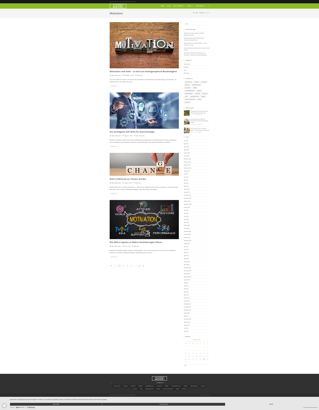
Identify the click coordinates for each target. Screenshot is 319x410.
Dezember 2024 (187, 195)
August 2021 (187, 313)
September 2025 (187, 168)
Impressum (201, 394)
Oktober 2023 (187, 237)
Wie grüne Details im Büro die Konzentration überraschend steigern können (199, 120)
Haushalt (188, 87)
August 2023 (187, 243)
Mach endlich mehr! (116, 75)
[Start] (193, 12)
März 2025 (186, 186)
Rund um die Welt (190, 99)
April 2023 (186, 255)
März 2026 (186, 149)
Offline (197, 93)
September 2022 (187, 276)
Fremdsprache (196, 85)
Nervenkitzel (189, 93)
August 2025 (187, 171)
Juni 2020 (186, 331)
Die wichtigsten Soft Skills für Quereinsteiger (132, 131)
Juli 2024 (186, 210)
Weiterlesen (115, 86)
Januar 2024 (186, 228)
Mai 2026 (186, 143)
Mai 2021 (186, 316)
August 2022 (187, 279)
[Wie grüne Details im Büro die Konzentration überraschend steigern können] (187, 121)
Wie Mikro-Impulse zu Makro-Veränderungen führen (136, 242)
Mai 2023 (186, 252)
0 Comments (199, 114)
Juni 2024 (186, 213)
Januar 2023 (186, 264)
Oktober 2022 (187, 273)
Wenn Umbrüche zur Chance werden (128, 179)
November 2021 (187, 307)
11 (139, 266)
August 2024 (187, 207)
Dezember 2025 (187, 158)
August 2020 (187, 325)
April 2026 (186, 146)
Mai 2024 (186, 216)
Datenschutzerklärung (313, 407)
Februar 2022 (187, 297)
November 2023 (187, 234)
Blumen (196, 82)
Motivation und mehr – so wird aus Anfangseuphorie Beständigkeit (143, 71)
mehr (271, 404)
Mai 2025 (186, 180)
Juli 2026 (186, 140)
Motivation (139, 75)
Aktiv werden (187, 64)
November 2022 (187, 270)
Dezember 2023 (187, 231)
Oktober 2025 (187, 165)
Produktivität (194, 96)
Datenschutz (207, 394)
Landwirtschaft (190, 90)
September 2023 (187, 240)
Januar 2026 (186, 156)
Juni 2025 (186, 177)
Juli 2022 (186, 282)
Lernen (199, 90)
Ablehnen (56, 404)
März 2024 (186, 222)
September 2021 (187, 310)
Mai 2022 (186, 288)
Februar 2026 (187, 153)
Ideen (136, 135)
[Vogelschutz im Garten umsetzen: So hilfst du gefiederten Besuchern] (187, 113)
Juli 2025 (186, 174)
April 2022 (186, 292)
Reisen (203, 96)
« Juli (185, 365)
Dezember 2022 (187, 267)
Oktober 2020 (187, 322)
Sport (199, 99)
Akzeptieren (164, 404)
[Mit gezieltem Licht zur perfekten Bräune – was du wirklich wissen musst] (187, 130)
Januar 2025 (186, 192)
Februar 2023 (187, 261)
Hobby (195, 87)
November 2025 (187, 162)
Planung (205, 93)
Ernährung (186, 67)
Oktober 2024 (187, 201)
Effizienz (204, 82)
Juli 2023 (186, 246)
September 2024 (187, 204)
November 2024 (187, 198)
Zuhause (187, 102)
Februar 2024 (187, 225)
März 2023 (186, 258)
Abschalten (188, 82)
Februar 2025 (187, 189)
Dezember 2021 (187, 304)
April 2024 (186, 219)
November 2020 (187, 319)
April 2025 (186, 183)
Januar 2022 (186, 301)
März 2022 (186, 295)
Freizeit (187, 85)
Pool (186, 96)
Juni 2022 (186, 285)
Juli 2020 (186, 328)
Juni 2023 (186, 249)
